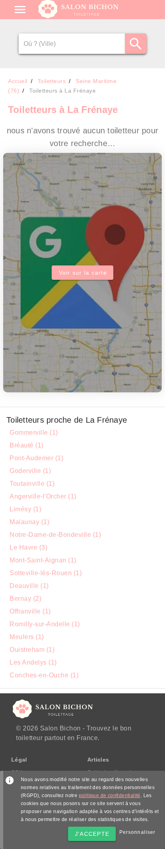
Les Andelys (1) (33, 662)
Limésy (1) (25, 509)
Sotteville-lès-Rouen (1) (46, 573)
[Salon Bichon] (79, 16)
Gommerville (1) (34, 432)
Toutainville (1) (32, 483)
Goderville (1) (30, 470)
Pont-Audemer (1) (36, 458)
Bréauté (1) (27, 445)
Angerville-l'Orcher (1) (43, 496)
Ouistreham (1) (32, 649)
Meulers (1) (27, 636)
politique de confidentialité (110, 795)
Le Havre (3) (28, 547)
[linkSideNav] (20, 9)
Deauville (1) (29, 585)
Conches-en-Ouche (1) (44, 675)
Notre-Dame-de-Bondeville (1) (55, 534)
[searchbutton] (135, 44)
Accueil (18, 81)
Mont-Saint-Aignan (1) (43, 560)
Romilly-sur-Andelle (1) (45, 624)
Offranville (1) (30, 611)
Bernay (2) (25, 598)
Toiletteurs (52, 81)
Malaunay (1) (29, 522)
